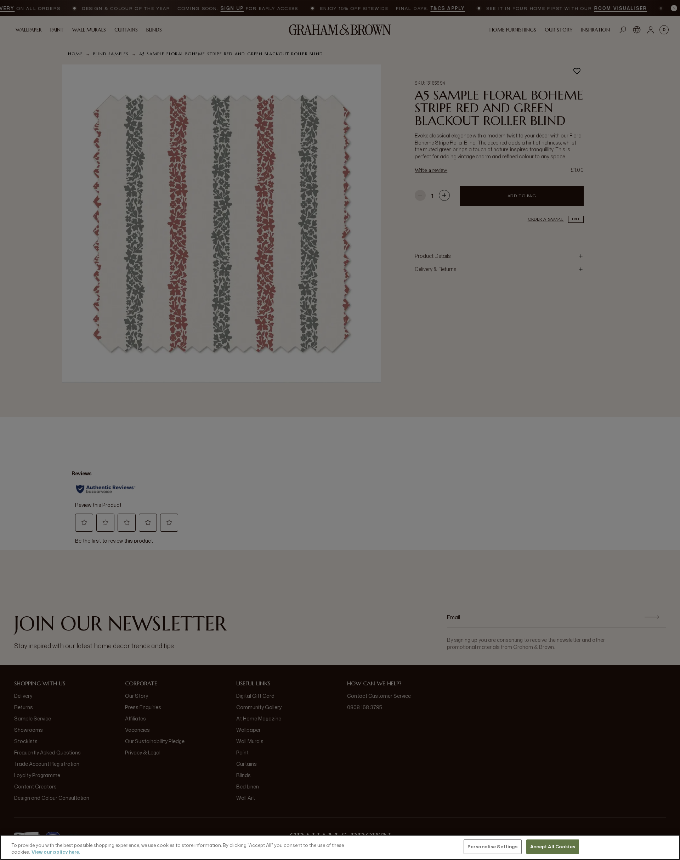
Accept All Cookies (552, 846)
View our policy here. (56, 852)
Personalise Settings (493, 846)
